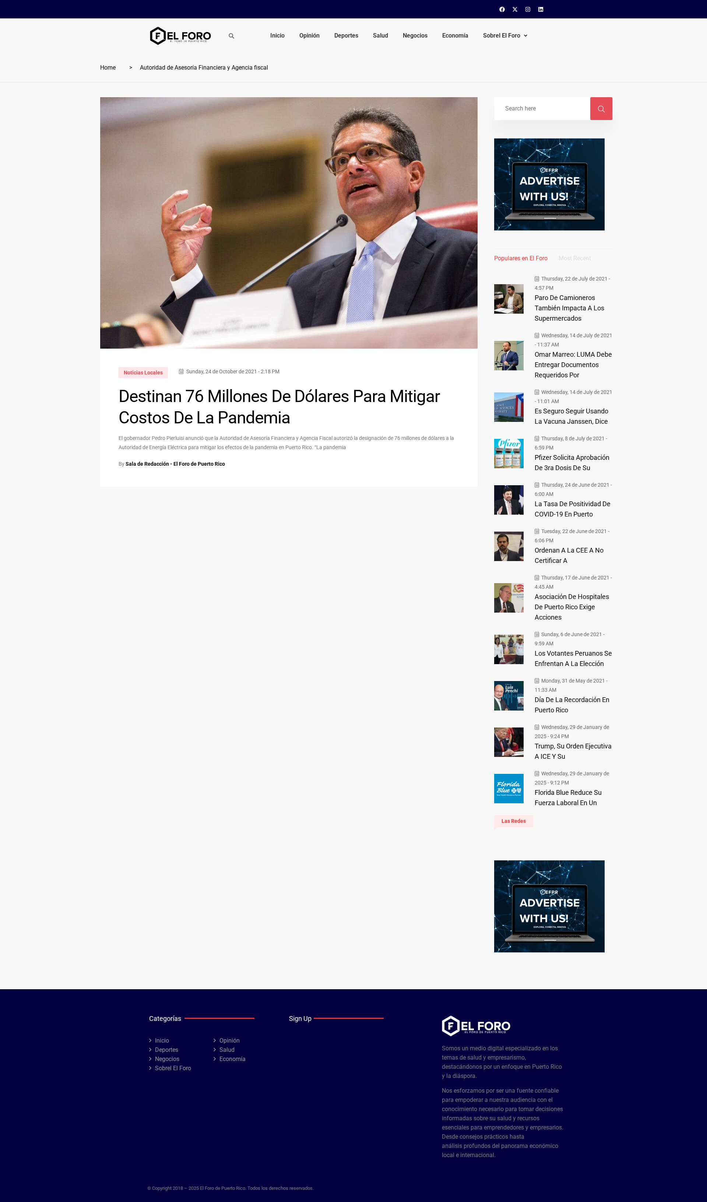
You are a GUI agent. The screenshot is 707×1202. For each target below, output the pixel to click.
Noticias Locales (143, 373)
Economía (455, 35)
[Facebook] (502, 9)
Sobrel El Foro (501, 35)
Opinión (309, 35)
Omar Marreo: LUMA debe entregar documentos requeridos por (573, 364)
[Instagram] (528, 9)
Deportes (346, 35)
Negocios (415, 35)
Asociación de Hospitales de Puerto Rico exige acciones (572, 607)
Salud (380, 35)
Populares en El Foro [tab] (521, 258)
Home (108, 67)
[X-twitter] (515, 9)
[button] (505, 35)
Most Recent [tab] (575, 258)
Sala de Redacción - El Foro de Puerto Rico (175, 464)
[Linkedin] (540, 9)
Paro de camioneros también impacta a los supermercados (569, 308)
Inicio (277, 35)
